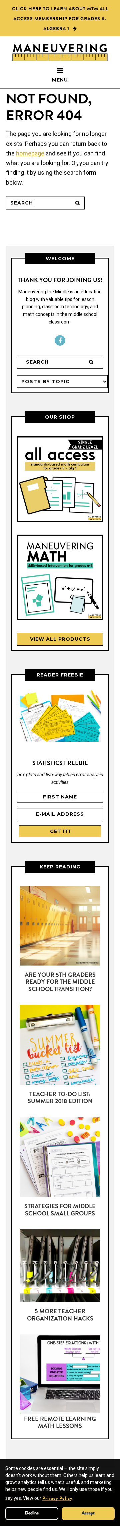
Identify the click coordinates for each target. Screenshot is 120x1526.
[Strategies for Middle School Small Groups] (60, 1158)
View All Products (60, 639)
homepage (30, 153)
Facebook (60, 340)
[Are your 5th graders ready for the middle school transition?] (60, 927)
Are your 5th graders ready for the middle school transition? (60, 982)
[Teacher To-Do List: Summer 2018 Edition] (60, 1046)
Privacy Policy (57, 1499)
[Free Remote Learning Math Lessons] (60, 1375)
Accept (88, 1513)
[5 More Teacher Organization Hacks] (60, 1267)
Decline (32, 1513)
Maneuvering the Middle (60, 57)
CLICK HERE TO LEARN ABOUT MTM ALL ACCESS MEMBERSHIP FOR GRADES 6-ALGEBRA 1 (60, 19)
